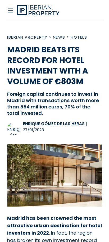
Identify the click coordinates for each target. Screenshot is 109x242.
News (59, 37)
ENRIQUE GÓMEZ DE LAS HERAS (54, 123)
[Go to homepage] (44, 10)
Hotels (79, 37)
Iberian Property (27, 37)
